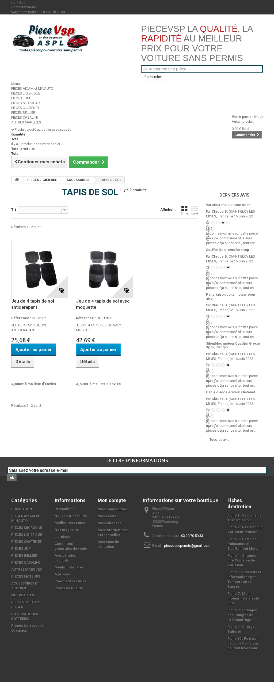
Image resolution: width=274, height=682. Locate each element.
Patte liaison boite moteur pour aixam (230, 296)
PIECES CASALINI (24, 117)
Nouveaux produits (71, 516)
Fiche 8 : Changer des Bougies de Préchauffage (242, 615)
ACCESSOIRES (77, 180)
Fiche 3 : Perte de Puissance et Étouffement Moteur (244, 544)
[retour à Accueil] (17, 179)
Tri (13, 210)
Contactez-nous (23, 7)
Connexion (19, 2)
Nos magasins (67, 530)
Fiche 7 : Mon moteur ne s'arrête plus (243, 598)
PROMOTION (21, 509)
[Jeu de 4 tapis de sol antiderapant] (39, 269)
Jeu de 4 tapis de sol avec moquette (103, 304)
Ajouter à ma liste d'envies (33, 384)
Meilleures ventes (70, 523)
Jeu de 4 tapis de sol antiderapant (32, 304)
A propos (62, 574)
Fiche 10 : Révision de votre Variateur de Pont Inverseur (242, 643)
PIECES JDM (20, 98)
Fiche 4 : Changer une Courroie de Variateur (242, 560)
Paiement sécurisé (71, 581)
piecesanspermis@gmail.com (187, 546)
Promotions (64, 509)
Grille (184, 213)
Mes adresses (109, 523)
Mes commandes (112, 509)
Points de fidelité (69, 588)
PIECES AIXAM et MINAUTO (32, 88)
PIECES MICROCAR (25, 103)
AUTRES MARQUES (26, 122)
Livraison (62, 537)
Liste (194, 213)
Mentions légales (69, 567)
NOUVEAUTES (22, 595)
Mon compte (112, 500)
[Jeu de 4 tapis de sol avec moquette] (104, 269)
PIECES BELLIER (23, 113)
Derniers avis (234, 195)
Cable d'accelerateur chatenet (230, 392)
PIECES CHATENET (25, 108)
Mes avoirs (107, 516)
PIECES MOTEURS (25, 576)
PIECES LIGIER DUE (25, 93)
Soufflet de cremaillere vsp (227, 250)
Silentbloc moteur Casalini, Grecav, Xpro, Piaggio (233, 345)
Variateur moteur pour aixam (228, 205)
